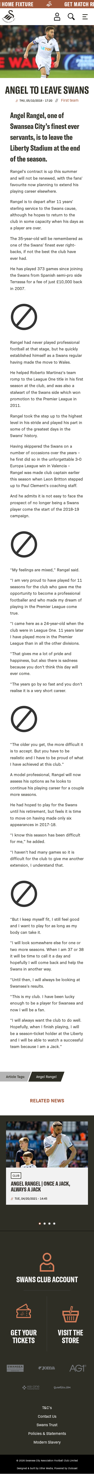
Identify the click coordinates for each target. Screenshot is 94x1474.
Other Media (46, 1468)
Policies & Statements (47, 1433)
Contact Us (47, 1416)
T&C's (47, 1407)
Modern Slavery (47, 1442)
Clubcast (72, 1468)
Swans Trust (47, 1424)
